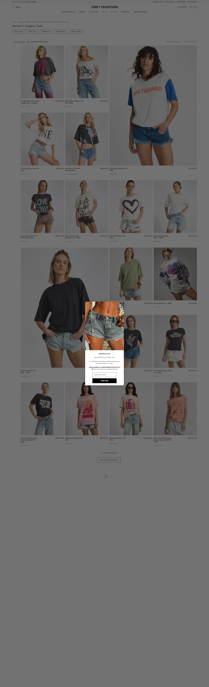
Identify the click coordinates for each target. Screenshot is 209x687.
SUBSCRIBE (104, 381)
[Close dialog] (121, 305)
